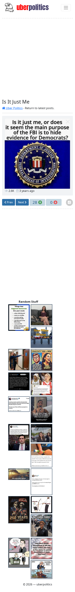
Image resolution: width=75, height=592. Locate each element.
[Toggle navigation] (66, 7)
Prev (9, 202)
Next (21, 202)
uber (32, 7)
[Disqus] (37, 255)
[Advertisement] (37, 58)
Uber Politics (14, 108)
